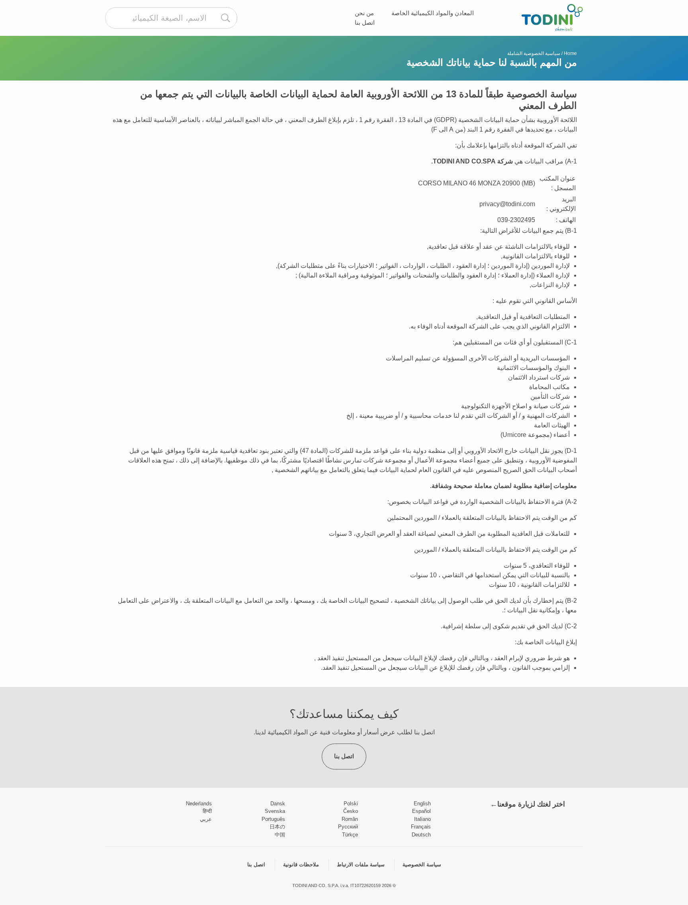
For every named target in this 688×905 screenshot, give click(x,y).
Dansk (277, 804)
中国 (280, 835)
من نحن (364, 13)
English (422, 804)
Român (350, 819)
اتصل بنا (365, 22)
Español (421, 811)
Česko (350, 811)
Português (273, 819)
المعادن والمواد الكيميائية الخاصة (432, 13)
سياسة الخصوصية (422, 865)
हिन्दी (207, 811)
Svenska (275, 811)
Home (570, 53)
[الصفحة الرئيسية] (552, 17)
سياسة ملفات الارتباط (361, 865)
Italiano (422, 819)
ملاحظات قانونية (301, 865)
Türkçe (350, 835)
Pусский (348, 827)
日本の (277, 827)
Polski (351, 804)
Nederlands (199, 804)
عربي (206, 819)
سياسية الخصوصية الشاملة (533, 53)
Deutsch (421, 835)
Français (421, 827)
